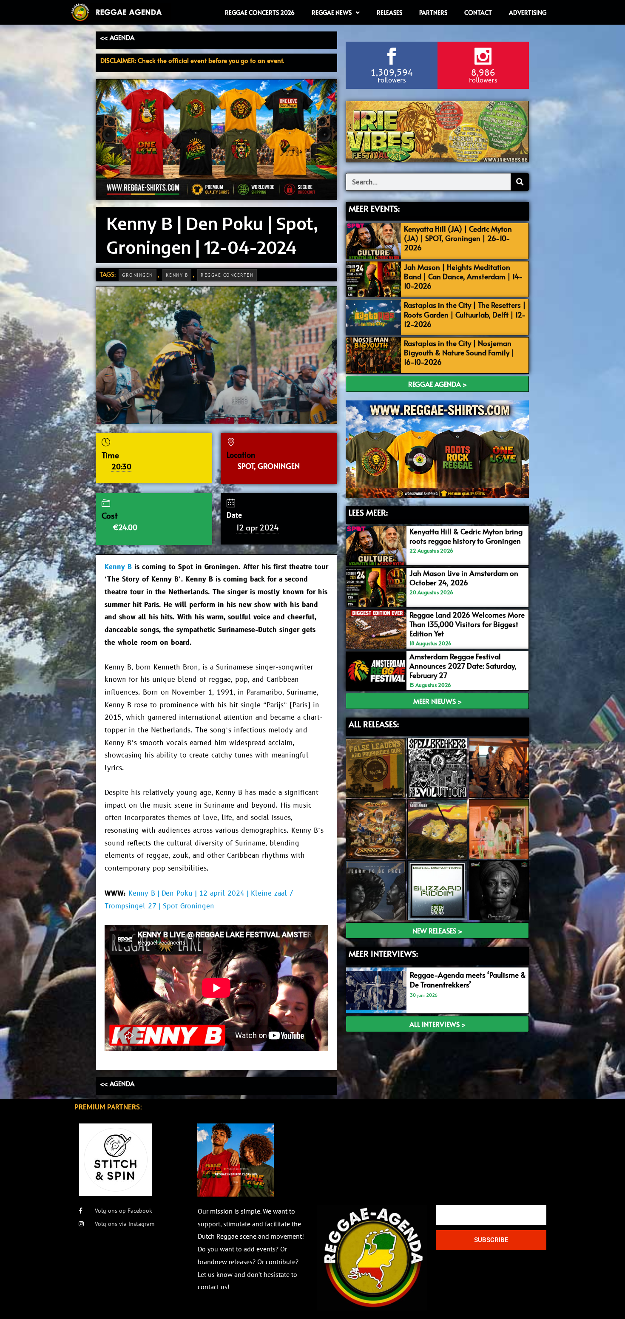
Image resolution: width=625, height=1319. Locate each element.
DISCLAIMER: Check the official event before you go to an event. (192, 60)
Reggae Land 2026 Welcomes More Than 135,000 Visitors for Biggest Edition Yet (467, 624)
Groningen (137, 275)
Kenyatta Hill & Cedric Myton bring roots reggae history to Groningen (466, 536)
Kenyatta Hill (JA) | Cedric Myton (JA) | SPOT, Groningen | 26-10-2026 (458, 238)
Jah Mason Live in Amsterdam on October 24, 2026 (463, 577)
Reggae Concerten (227, 275)
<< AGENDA (117, 37)
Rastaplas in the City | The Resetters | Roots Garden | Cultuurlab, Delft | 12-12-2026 (465, 314)
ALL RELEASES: (374, 723)
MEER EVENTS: (374, 208)
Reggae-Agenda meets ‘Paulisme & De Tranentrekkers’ (468, 979)
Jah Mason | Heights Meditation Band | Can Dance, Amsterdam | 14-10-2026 (463, 276)
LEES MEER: (368, 512)
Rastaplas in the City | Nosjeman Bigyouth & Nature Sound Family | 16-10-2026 (459, 352)
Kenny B (177, 275)
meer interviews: (383, 953)
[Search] (519, 181)
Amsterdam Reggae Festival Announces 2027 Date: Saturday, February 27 (463, 665)
